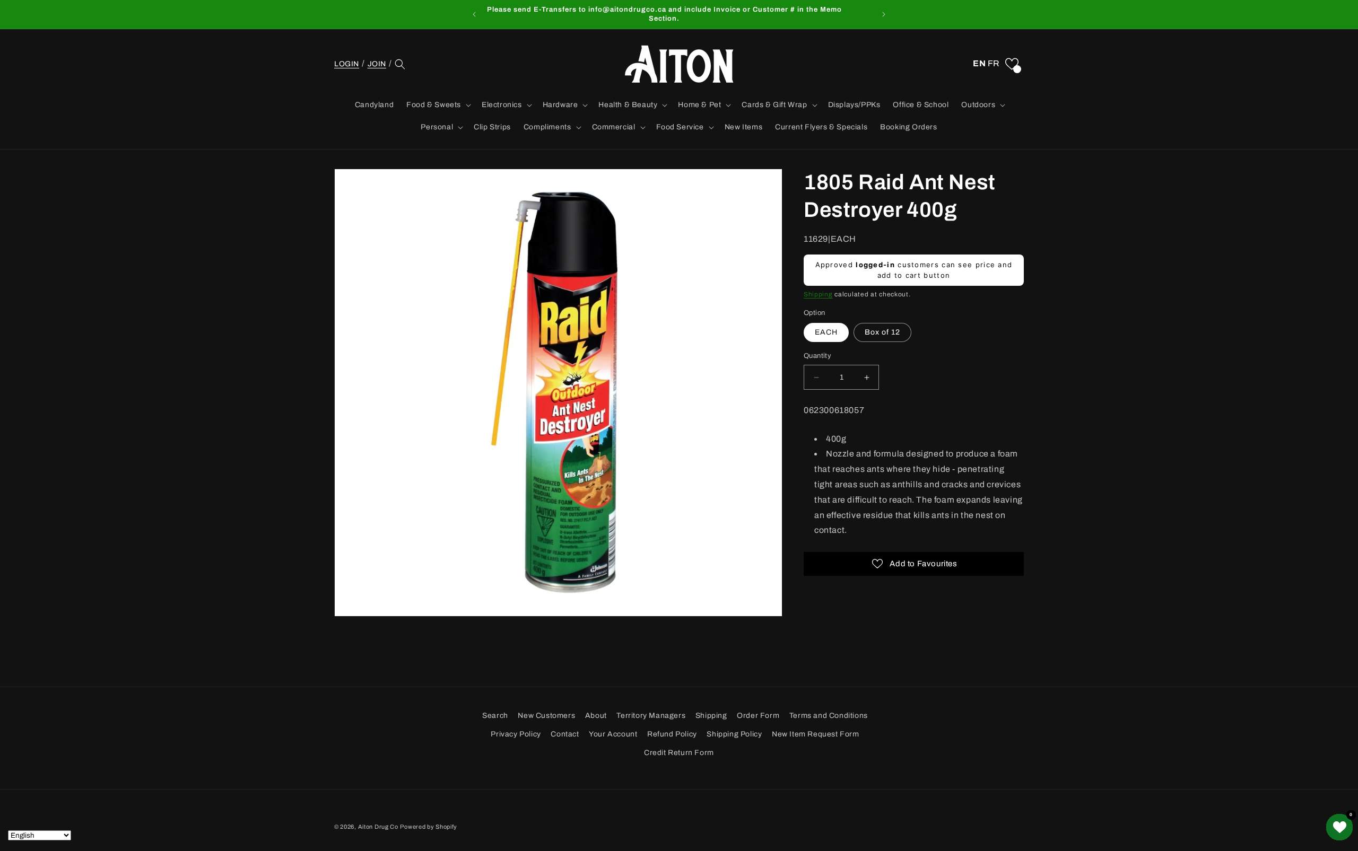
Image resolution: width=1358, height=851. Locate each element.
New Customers (546, 716)
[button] (400, 64)
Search (495, 716)
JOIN (377, 64)
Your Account (613, 734)
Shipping (818, 295)
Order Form (758, 716)
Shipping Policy (734, 734)
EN (979, 63)
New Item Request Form (815, 734)
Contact (565, 734)
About (596, 716)
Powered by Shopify (428, 826)
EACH (826, 333)
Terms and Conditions (828, 716)
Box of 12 (882, 333)
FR (994, 63)
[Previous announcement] (474, 14)
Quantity (817, 356)
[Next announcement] (883, 14)
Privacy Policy (516, 734)
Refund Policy (672, 734)
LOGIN (346, 63)
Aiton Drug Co (378, 826)
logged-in (875, 265)
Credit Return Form (679, 753)
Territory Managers (650, 716)
